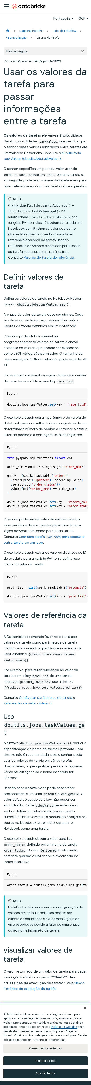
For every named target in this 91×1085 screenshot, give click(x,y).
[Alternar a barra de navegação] (7, 6)
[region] (45, 1042)
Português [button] (61, 18)
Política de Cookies (64, 1027)
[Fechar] (85, 1008)
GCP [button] (81, 18)
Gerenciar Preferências (45, 1048)
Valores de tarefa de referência (49, 257)
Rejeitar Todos (45, 1061)
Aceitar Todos (45, 1073)
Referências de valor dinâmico (28, 703)
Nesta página (17, 51)
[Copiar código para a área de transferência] (82, 404)
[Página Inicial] (8, 30)
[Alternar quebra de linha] (74, 404)
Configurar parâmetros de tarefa (45, 697)
